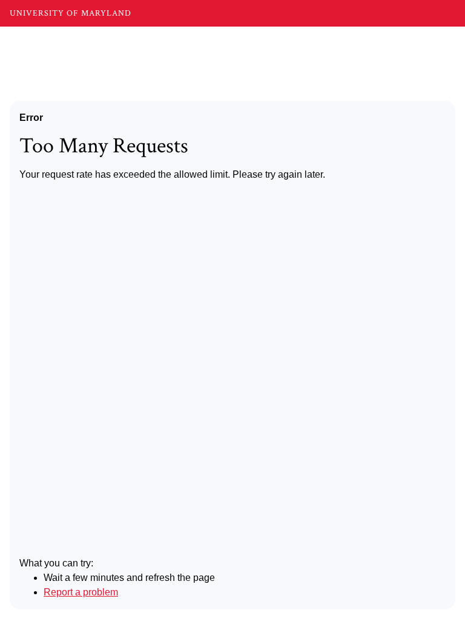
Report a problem (81, 592)
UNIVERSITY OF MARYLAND (70, 13)
